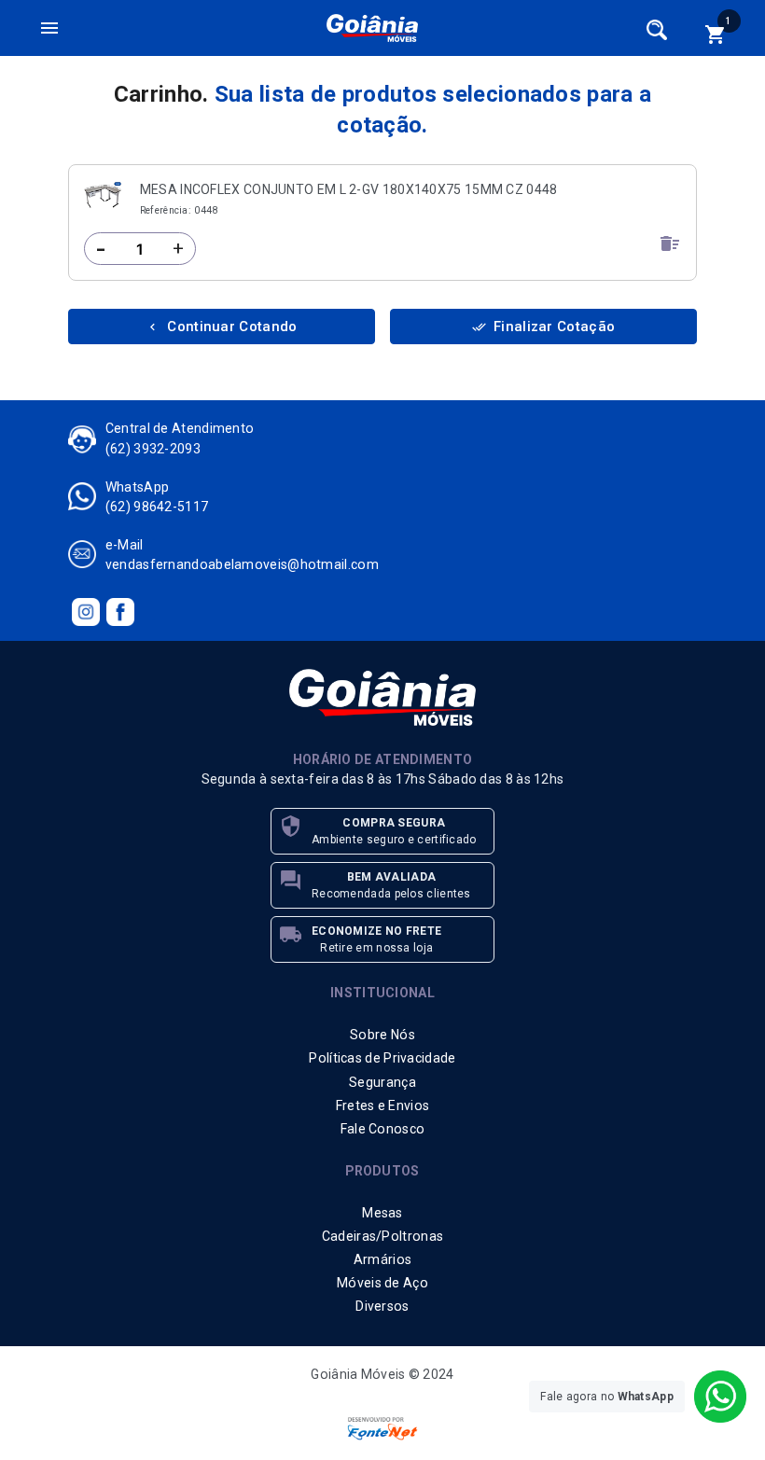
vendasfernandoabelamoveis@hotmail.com (242, 564)
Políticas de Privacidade (382, 1057)
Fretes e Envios (383, 1105)
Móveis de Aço (382, 1282)
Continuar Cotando (221, 326)
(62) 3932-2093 (153, 448)
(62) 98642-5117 (157, 506)
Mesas (382, 1212)
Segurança (382, 1082)
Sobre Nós (382, 1034)
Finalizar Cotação (543, 326)
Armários (382, 1259)
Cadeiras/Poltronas (382, 1236)
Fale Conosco (383, 1128)
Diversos (382, 1306)
